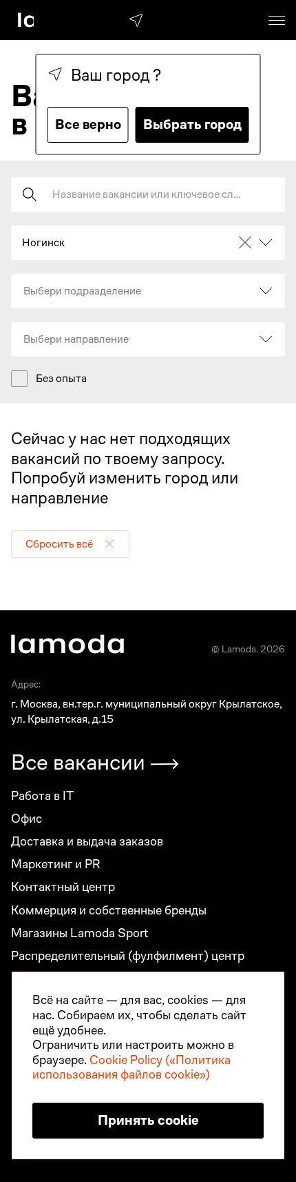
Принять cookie (148, 1120)
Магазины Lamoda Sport (80, 933)
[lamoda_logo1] (67, 644)
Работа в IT (42, 795)
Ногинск (43, 243)
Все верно (88, 124)
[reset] (109, 544)
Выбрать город (192, 124)
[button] (70, 544)
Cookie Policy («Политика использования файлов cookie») (131, 1067)
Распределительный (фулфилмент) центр (127, 955)
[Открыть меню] (276, 20)
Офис (26, 818)
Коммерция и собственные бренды (109, 910)
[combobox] (23, 291)
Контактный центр (63, 886)
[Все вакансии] (164, 764)
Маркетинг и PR (56, 864)
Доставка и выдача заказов (87, 841)
